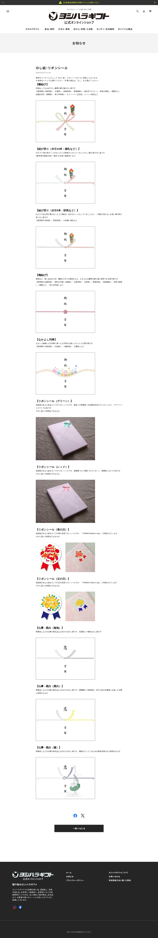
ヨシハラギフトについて (118, 873)
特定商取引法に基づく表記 (120, 880)
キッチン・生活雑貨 (105, 29)
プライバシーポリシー (75, 880)
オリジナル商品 (125, 29)
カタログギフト (33, 29)
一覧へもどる (79, 828)
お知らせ (69, 877)
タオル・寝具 (64, 29)
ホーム (69, 873)
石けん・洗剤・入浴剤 (83, 29)
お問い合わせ (114, 877)
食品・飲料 (49, 29)
